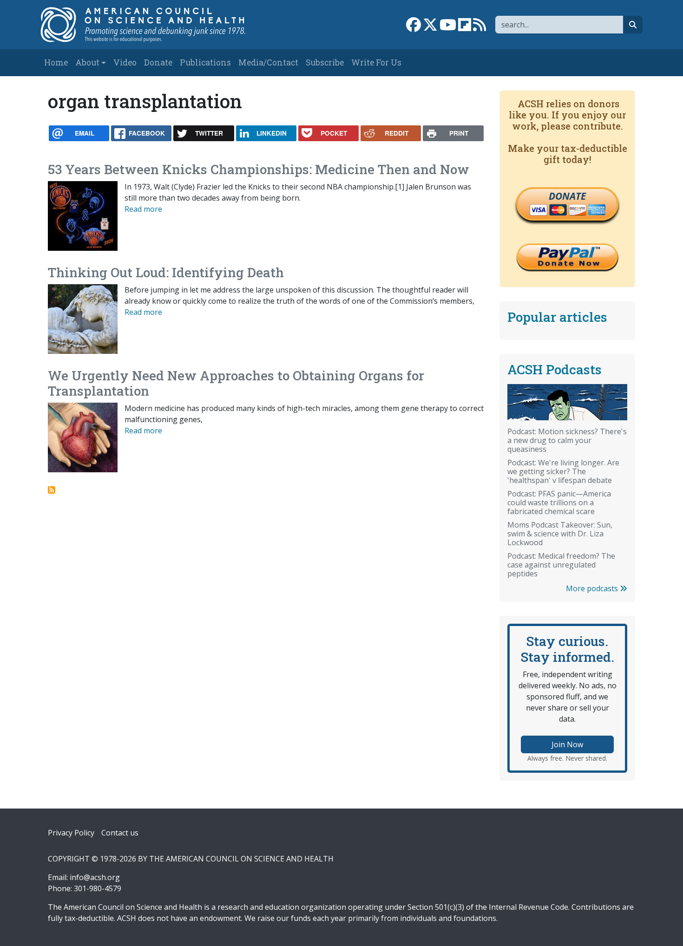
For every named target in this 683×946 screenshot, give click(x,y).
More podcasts (593, 588)
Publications (205, 62)
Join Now (567, 744)
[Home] (152, 24)
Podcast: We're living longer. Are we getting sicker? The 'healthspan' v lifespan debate (563, 471)
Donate (158, 62)
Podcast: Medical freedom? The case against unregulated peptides (561, 565)
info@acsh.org (95, 877)
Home (56, 62)
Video (125, 62)
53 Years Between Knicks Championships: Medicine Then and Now (258, 169)
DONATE (567, 195)
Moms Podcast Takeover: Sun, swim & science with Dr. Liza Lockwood (559, 534)
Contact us (119, 833)
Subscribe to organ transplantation (51, 490)
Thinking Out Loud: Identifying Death (166, 272)
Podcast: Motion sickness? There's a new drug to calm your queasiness (567, 440)
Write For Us (376, 62)
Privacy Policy (71, 833)
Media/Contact (268, 62)
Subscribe (325, 62)
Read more (143, 209)
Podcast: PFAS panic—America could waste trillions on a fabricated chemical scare (559, 502)
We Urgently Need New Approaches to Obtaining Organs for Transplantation (236, 383)
